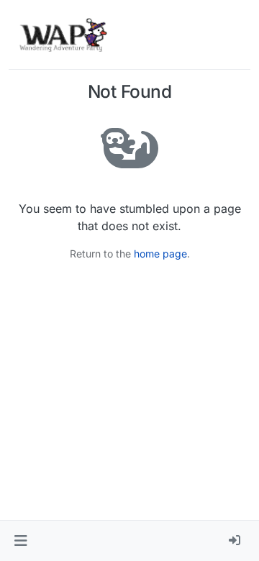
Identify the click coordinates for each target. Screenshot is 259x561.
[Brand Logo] (63, 34)
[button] (20, 540)
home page (160, 253)
